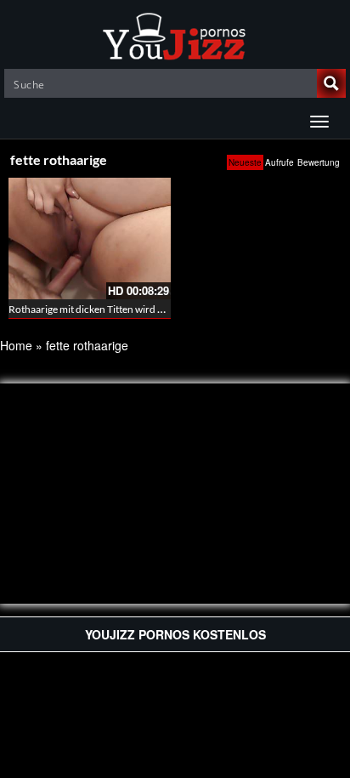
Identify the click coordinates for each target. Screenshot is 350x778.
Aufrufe (279, 162)
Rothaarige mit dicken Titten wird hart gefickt (107, 309)
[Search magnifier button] (331, 83)
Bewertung (318, 162)
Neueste (245, 162)
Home (16, 345)
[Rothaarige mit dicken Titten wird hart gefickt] (89, 238)
